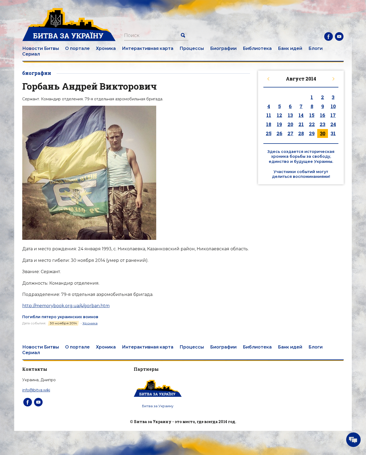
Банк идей (290, 48)
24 (333, 124)
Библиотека (257, 48)
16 (322, 115)
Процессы (192, 48)
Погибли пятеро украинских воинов (60, 316)
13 (290, 115)
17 (333, 115)
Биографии (223, 48)
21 (301, 124)
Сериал (31, 54)
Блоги (315, 48)
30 (322, 133)
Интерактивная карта (147, 48)
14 (301, 115)
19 (279, 124)
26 (279, 133)
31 (333, 133)
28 (301, 133)
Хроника (106, 48)
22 (312, 124)
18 (268, 124)
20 (290, 124)
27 (290, 133)
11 (268, 115)
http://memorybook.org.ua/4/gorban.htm (66, 305)
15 (311, 115)
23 (322, 124)
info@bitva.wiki (36, 390)
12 (279, 115)
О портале (77, 48)
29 (312, 133)
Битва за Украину (157, 406)
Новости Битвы (40, 48)
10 (333, 106)
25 (268, 133)
